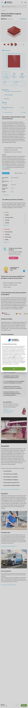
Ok (14, 369)
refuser (14, 355)
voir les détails (12, 357)
